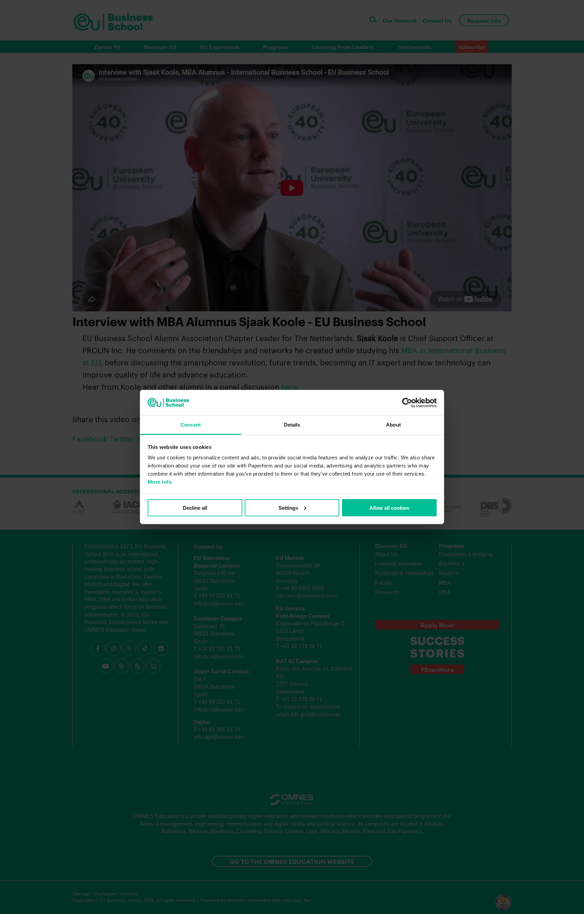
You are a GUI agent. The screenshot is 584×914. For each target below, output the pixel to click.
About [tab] (393, 425)
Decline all (195, 507)
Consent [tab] (190, 425)
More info (160, 482)
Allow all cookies (389, 507)
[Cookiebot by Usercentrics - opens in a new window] (407, 403)
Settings (288, 507)
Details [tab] (292, 425)
